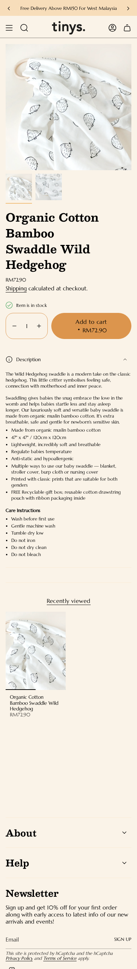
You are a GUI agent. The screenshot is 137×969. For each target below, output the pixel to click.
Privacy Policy (19, 958)
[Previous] (9, 8)
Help (17, 862)
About (21, 832)
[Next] (128, 8)
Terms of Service (60, 958)
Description (28, 359)
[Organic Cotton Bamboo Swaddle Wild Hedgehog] (36, 651)
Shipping (16, 288)
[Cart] (127, 28)
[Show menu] (9, 28)
